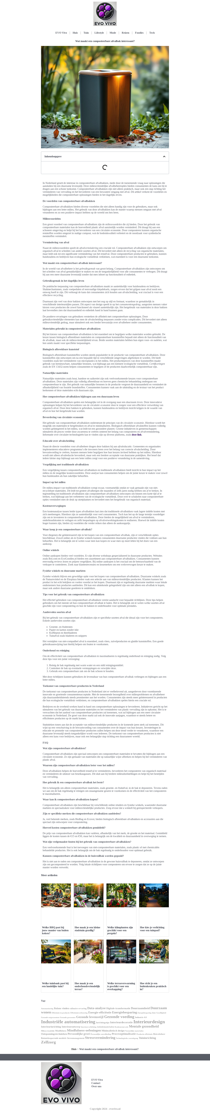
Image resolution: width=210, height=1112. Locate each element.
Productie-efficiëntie (144, 1034)
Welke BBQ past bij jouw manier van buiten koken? (55, 930)
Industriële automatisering (68, 1021)
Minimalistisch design (113, 1030)
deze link (137, 434)
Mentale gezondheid (144, 1026)
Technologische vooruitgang (127, 1038)
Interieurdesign (149, 1021)
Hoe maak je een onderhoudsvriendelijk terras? (87, 986)
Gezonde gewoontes (67, 1017)
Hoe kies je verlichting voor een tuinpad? (152, 929)
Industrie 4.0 (141, 1017)
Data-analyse (96, 1008)
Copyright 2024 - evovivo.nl (105, 1108)
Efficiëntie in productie (61, 1013)
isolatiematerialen (105, 1027)
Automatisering (47, 1008)
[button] (164, 156)
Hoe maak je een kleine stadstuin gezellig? (87, 929)
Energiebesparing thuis (147, 1013)
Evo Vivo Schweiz (142, 1093)
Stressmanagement (75, 1038)
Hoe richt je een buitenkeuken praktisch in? (153, 986)
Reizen (125, 32)
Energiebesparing (124, 1012)
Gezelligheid (161, 1013)
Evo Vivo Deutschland (144, 1072)
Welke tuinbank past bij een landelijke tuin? (55, 985)
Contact (95, 1083)
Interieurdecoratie (121, 1022)
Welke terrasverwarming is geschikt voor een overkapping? (121, 986)
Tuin (86, 32)
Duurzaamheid (140, 1008)
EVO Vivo (61, 32)
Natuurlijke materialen (134, 1031)
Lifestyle (99, 32)
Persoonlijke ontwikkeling (101, 1034)
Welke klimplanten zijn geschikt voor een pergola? (120, 930)
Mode (113, 32)
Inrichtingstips (102, 1022)
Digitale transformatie (118, 1008)
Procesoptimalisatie (124, 1033)
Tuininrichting (147, 1037)
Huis (75, 32)
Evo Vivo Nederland (143, 1086)
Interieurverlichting (88, 1027)
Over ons (96, 1086)
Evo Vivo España (141, 1079)
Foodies (139, 32)
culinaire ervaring (78, 1008)
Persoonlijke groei (79, 1033)
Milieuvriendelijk (47, 1031)
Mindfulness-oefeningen (84, 1030)
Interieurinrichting (51, 1026)
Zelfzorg (48, 1042)
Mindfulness (60, 1030)
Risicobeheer (159, 1034)
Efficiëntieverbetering (79, 1013)
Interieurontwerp (71, 1026)
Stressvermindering (100, 1038)
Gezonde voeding (119, 1016)
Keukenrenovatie (121, 1027)
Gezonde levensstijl (90, 1017)
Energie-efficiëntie (99, 1012)
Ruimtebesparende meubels (53, 1038)
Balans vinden (61, 1008)
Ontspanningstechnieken (54, 1034)
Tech (152, 32)
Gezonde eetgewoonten (50, 1017)
